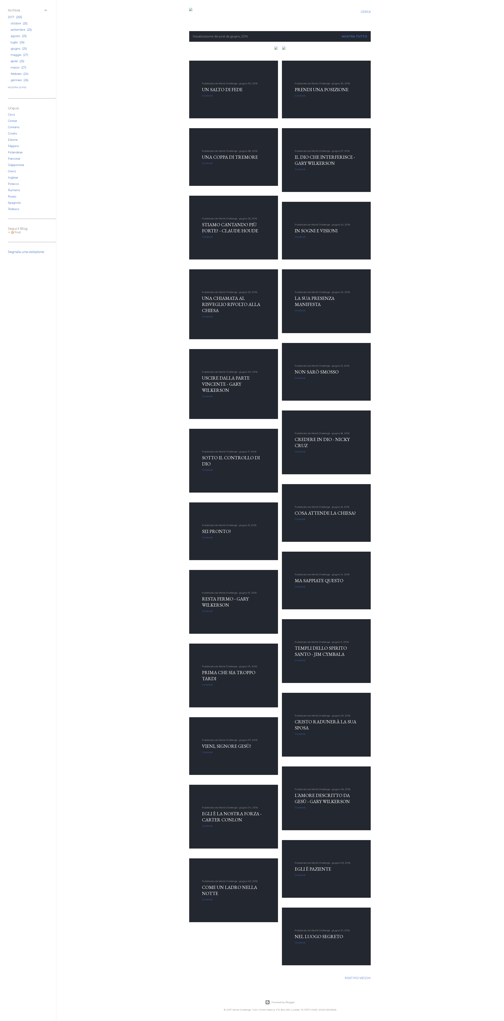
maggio (19, 55)
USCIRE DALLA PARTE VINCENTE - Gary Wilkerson (226, 384)
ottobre (19, 23)
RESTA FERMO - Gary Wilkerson (225, 602)
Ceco (11, 114)
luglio (17, 42)
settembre (21, 30)
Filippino (13, 146)
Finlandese (15, 152)
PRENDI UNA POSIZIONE (321, 89)
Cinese (12, 121)
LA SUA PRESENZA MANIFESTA (314, 301)
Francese (14, 158)
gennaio (19, 80)
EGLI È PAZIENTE (313, 869)
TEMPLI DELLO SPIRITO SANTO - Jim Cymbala (321, 651)
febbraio (19, 74)
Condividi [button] (207, 95)
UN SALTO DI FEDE (222, 89)
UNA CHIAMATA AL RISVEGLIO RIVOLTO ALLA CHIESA (231, 304)
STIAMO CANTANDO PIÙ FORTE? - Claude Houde (230, 227)
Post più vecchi (358, 978)
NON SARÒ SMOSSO (317, 372)
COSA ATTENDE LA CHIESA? (325, 513)
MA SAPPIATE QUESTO (319, 580)
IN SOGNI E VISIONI (316, 231)
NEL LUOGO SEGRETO (319, 936)
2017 (14, 17)
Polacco (13, 184)
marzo (18, 67)
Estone (13, 140)
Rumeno (14, 190)
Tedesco (13, 209)
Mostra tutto (354, 36)
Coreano (13, 127)
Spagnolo (14, 203)
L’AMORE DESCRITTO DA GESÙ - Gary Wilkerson (322, 798)
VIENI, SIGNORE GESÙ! (226, 746)
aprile (17, 61)
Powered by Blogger (283, 1002)
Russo (12, 196)
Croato (12, 133)
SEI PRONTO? (216, 531)
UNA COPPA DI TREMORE (230, 157)
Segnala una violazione (26, 252)
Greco (12, 171)
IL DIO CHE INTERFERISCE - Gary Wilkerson (325, 160)
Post (17, 232)
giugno (18, 48)
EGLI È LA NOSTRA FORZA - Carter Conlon (232, 817)
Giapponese (16, 165)
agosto (18, 36)
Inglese (13, 177)
